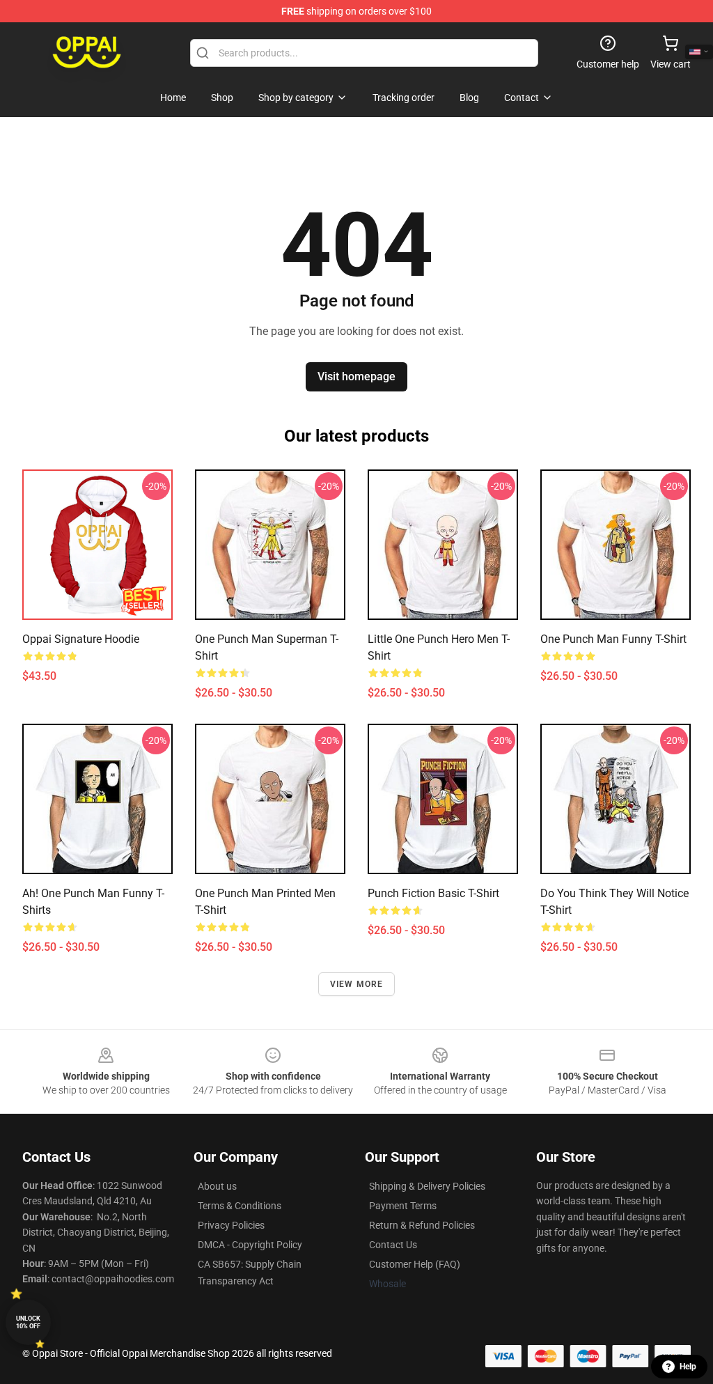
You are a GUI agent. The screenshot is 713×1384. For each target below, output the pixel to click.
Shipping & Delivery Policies (427, 1186)
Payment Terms (403, 1205)
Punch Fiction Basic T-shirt (433, 893)
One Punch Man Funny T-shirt (613, 639)
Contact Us (393, 1244)
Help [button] (688, 1366)
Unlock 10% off (28, 1322)
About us (217, 1186)
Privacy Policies (231, 1225)
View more (357, 984)
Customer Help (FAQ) (414, 1264)
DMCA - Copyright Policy (250, 1244)
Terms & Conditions (239, 1205)
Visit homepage (356, 376)
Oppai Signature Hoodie (80, 639)
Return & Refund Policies (422, 1225)
